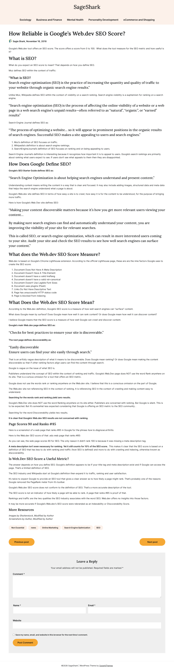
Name (17, 605)
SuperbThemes (106, 665)
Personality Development (103, 19)
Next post (152, 542)
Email (91, 605)
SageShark (87, 6)
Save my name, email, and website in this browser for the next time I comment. (51, 635)
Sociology (25, 19)
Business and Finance (49, 19)
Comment (19, 574)
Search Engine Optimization (77, 527)
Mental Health (75, 19)
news (33, 527)
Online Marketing (50, 527)
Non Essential (17, 527)
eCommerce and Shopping (139, 19)
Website (17, 620)
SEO (98, 527)
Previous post (21, 542)
